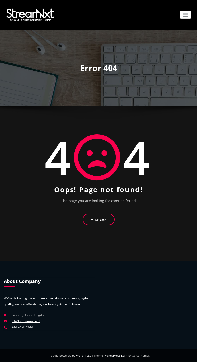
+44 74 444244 (22, 327)
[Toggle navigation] (185, 15)
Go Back (100, 219)
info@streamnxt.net (26, 321)
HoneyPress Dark (115, 355)
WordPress (84, 355)
